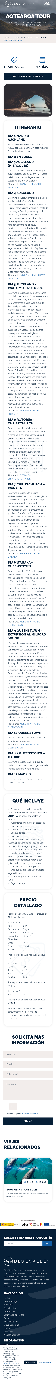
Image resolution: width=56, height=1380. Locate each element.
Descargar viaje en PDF (28, 76)
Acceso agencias (12, 1335)
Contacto (8, 1331)
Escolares (8, 1304)
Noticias (7, 1328)
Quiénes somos (11, 1325)
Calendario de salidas (14, 1315)
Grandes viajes (10, 1308)
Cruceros (8, 1318)
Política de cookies (10, 1363)
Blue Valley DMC (11, 1321)
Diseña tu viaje (10, 1301)
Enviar (28, 1121)
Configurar (45, 1362)
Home (7, 1298)
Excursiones (9, 1311)
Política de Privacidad (29, 1114)
